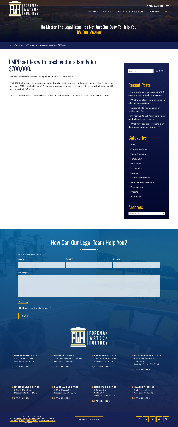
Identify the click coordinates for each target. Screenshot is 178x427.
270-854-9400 (102, 401)
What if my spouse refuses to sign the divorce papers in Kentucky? (146, 125)
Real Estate (136, 196)
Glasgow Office (144, 387)
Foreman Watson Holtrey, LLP (35, 76)
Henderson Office (105, 387)
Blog (132, 144)
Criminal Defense (138, 149)
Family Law (136, 158)
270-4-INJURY (157, 6)
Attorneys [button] (107, 11)
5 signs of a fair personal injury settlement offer (144, 109)
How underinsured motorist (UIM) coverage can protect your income (146, 93)
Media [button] (134, 11)
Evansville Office (105, 355)
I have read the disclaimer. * (36, 308)
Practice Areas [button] (122, 11)
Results (144, 11)
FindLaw (38, 423)
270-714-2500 (22, 398)
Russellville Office (66, 387)
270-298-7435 (62, 366)
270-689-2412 (22, 366)
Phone (116, 259)
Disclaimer (23, 302)
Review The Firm (89, 419)
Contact (165, 11)
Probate (134, 191)
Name (21, 259)
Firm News (68, 76)
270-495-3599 (142, 369)
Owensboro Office (25, 355)
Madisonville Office (26, 387)
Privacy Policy (32, 421)
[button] (175, 409)
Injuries (134, 173)
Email (69, 259)
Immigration (136, 168)
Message (23, 272)
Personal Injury (138, 187)
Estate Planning (138, 154)
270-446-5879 (62, 398)
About (95, 11)
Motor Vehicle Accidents (142, 182)
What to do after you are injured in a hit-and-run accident (146, 101)
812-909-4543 (102, 366)
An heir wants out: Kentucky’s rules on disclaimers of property (146, 117)
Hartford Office (64, 355)
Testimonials (154, 11)
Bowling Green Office (147, 355)
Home (89, 11)
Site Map (22, 421)
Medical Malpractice (140, 177)
